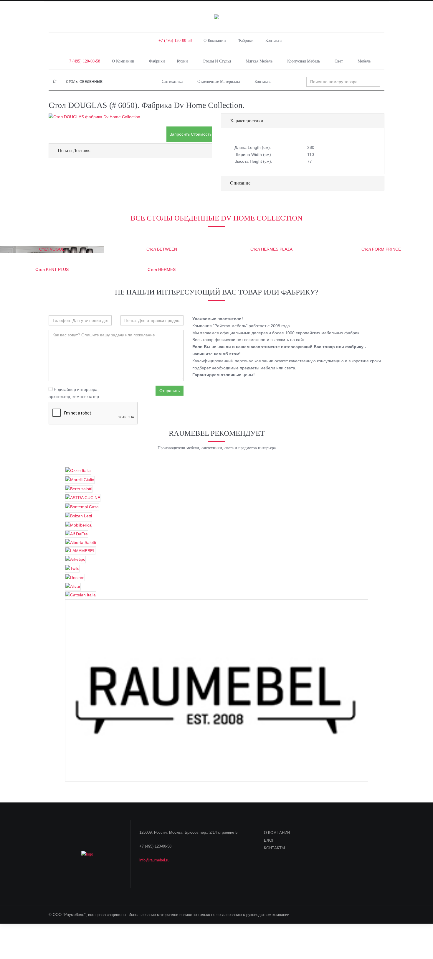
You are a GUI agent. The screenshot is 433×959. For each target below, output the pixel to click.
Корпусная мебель (303, 61)
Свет (339, 61)
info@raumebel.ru (154, 860)
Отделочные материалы (218, 81)
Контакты (273, 40)
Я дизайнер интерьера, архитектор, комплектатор (74, 393)
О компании (215, 40)
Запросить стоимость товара (191, 134)
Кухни (182, 61)
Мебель (364, 61)
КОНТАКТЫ (274, 848)
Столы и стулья (217, 61)
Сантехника (172, 81)
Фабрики (246, 40)
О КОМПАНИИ (277, 832)
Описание (240, 182)
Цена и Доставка (75, 150)
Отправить (169, 390)
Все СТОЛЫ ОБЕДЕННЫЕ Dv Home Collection (216, 218)
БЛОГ (269, 840)
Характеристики (246, 120)
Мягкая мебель (259, 61)
